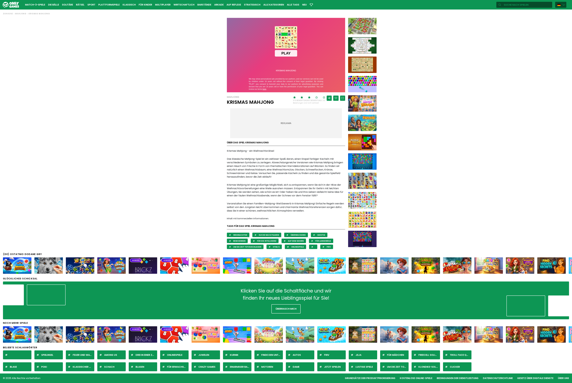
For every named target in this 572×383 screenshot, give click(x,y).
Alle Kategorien (273, 4)
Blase (13, 367)
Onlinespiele (297, 247)
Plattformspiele (109, 4)
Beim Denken (239, 241)
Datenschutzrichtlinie (498, 378)
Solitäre (67, 4)
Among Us (110, 355)
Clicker (455, 367)
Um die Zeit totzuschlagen (247, 247)
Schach (109, 367)
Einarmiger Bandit (240, 367)
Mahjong (20, 13)
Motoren (267, 367)
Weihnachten (240, 235)
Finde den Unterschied (272, 355)
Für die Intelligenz (266, 241)
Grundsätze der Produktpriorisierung (370, 378)
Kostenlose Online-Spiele (416, 378)
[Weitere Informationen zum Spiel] (372, 31)
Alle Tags (293, 4)
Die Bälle (53, 4)
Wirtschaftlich (184, 4)
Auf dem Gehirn (295, 241)
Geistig (321, 235)
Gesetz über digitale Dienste (535, 378)
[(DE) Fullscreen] (342, 98)
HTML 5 (276, 247)
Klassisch (129, 4)
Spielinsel (47, 355)
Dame (296, 367)
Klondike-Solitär (429, 367)
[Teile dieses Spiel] (329, 98)
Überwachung (298, 235)
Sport (91, 4)
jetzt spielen (332, 367)
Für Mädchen (395, 355)
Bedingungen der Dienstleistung (457, 378)
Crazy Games (206, 367)
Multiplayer (163, 4)
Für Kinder (145, 4)
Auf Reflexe (234, 4)
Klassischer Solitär (83, 367)
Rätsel (80, 4)
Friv (328, 247)
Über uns (563, 378)
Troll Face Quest (460, 355)
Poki (44, 367)
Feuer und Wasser (83, 355)
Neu (304, 4)
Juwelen (203, 355)
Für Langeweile (323, 241)
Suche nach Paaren (268, 235)
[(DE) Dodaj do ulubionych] (336, 98)
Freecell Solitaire (429, 355)
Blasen (140, 367)
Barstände (204, 4)
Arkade (219, 4)
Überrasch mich (286, 309)
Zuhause (8, 13)
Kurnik (234, 355)
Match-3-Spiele (35, 4)
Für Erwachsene (177, 367)
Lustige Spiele (364, 367)
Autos (297, 355)
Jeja (358, 355)
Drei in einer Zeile (146, 355)
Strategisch (252, 4)
